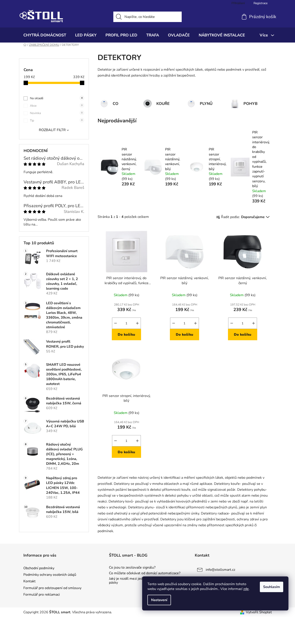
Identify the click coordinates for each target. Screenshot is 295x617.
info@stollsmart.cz (220, 569)
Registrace (260, 3)
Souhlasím (271, 587)
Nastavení (159, 600)
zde (246, 588)
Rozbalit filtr (52, 130)
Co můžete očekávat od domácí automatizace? (144, 573)
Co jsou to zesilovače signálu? (132, 568)
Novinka (56, 113)
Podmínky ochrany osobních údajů (49, 574)
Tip (56, 120)
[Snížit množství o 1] (115, 323)
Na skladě (56, 98)
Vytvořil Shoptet (259, 612)
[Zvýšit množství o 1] (137, 323)
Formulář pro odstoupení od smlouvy (52, 588)
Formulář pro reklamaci (41, 594)
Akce (56, 106)
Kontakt (29, 581)
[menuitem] (45, 35)
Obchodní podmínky (38, 568)
